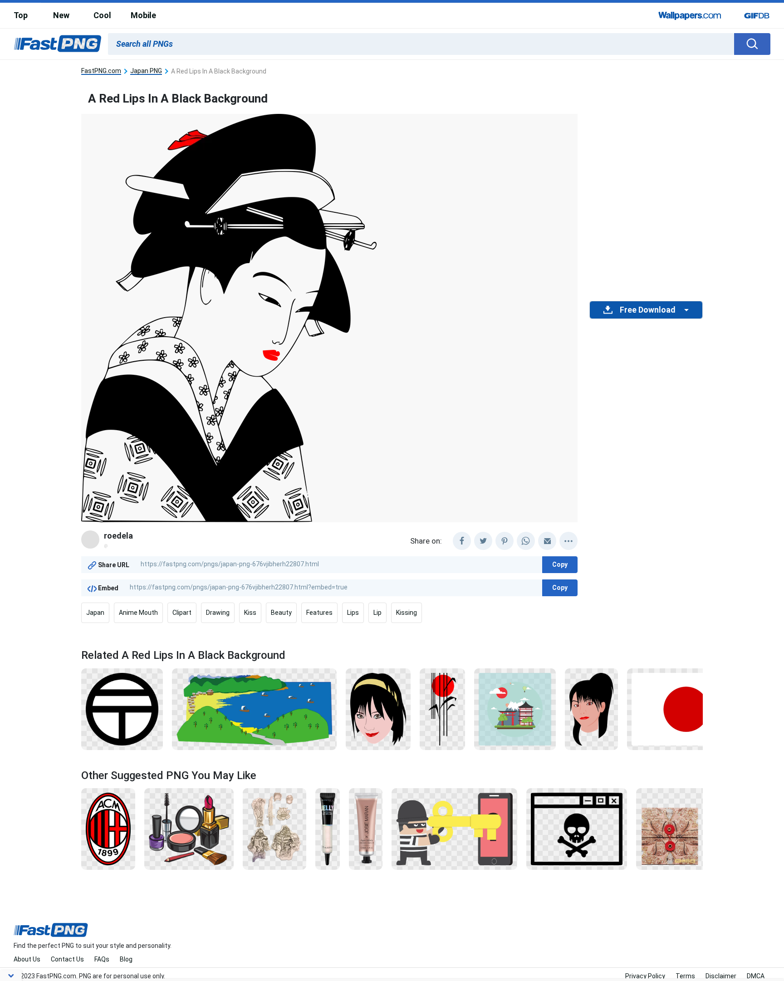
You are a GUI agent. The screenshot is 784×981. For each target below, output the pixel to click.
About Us (27, 959)
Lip (377, 612)
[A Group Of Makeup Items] (189, 828)
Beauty (281, 612)
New (61, 15)
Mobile (143, 15)
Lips (353, 612)
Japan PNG (146, 71)
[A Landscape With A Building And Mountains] (515, 708)
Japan (95, 612)
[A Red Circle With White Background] (686, 708)
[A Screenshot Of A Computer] (577, 828)
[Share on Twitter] (483, 541)
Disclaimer (721, 976)
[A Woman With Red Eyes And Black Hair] (591, 708)
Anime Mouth (138, 612)
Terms (685, 976)
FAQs (101, 959)
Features (319, 612)
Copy (560, 564)
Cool (102, 15)
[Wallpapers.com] (690, 15)
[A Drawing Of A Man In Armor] (274, 828)
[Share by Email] (547, 541)
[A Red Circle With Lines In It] (442, 708)
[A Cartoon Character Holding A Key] (454, 828)
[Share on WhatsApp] (526, 541)
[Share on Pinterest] (504, 541)
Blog (126, 959)
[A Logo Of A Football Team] (108, 828)
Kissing (406, 612)
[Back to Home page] (58, 44)
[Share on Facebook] (462, 541)
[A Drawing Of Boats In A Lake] (254, 708)
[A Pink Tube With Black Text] (365, 828)
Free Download (647, 309)
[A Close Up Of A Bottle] (327, 828)
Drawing (218, 612)
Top (21, 15)
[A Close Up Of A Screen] (702, 828)
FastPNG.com (101, 71)
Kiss (250, 612)
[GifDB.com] (756, 15)
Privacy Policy (645, 976)
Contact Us (67, 959)
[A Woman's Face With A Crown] (378, 708)
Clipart (181, 612)
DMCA (755, 976)
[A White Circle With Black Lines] (122, 708)
